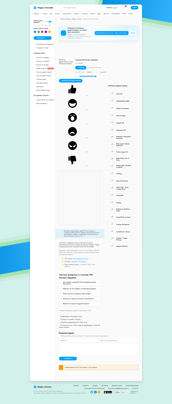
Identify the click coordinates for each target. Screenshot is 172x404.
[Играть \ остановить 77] (136, 108)
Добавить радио (117, 385)
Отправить (68, 358)
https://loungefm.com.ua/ (80, 258)
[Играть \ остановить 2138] (136, 232)
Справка (95, 385)
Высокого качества (80, 246)
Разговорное (116, 13)
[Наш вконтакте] (95, 392)
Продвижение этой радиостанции (71, 316)
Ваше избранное (41, 103)
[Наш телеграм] (91, 392)
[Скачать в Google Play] (117, 392)
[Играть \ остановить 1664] (136, 239)
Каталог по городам (42, 57)
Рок (51, 13)
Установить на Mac (42, 48)
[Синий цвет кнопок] (35, 31)
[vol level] (76, 76)
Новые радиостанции (43, 90)
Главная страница (65, 19)
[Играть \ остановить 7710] (136, 159)
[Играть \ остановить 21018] (136, 217)
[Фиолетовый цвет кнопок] (46, 31)
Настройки (39, 86)
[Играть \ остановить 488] (136, 246)
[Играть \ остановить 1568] (136, 195)
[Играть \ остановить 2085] (136, 166)
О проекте (85, 385)
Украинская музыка (81, 244)
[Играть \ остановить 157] (136, 116)
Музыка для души (86, 243)
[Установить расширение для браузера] (126, 392)
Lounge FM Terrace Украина (44, 100)
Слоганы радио (41, 79)
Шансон (76, 13)
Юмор (131, 13)
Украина (91, 244)
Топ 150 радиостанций (43, 75)
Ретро (124, 13)
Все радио (90, 246)
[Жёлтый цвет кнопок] (49, 31)
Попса (45, 13)
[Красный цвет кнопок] (42, 31)
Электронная (67, 13)
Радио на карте (44, 68)
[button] (119, 8)
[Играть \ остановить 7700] (136, 152)
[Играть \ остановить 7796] (136, 145)
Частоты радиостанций (43, 72)
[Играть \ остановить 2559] (136, 101)
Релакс (92, 13)
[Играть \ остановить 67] (136, 123)
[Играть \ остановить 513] (136, 224)
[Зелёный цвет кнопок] (38, 31)
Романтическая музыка (66, 244)
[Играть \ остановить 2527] (136, 188)
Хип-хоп (57, 13)
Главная (75, 385)
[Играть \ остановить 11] (136, 94)
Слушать (82, 67)
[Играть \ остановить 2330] (136, 181)
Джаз (99, 13)
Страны (36, 13)
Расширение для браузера (45, 44)
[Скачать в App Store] (108, 392)
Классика (85, 13)
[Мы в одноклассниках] (99, 392)
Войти (133, 33)
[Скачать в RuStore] (134, 392)
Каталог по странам (42, 61)
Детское (106, 13)
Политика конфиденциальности (118, 388)
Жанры (74, 19)
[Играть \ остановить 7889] (136, 137)
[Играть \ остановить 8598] (136, 174)
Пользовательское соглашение (94, 388)
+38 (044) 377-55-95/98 (78, 261)
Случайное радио (42, 83)
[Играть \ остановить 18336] (136, 210)
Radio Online (44, 387)
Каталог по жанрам (42, 65)
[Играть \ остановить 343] (136, 203)
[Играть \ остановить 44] (136, 130)
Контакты (135, 388)
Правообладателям (132, 385)
